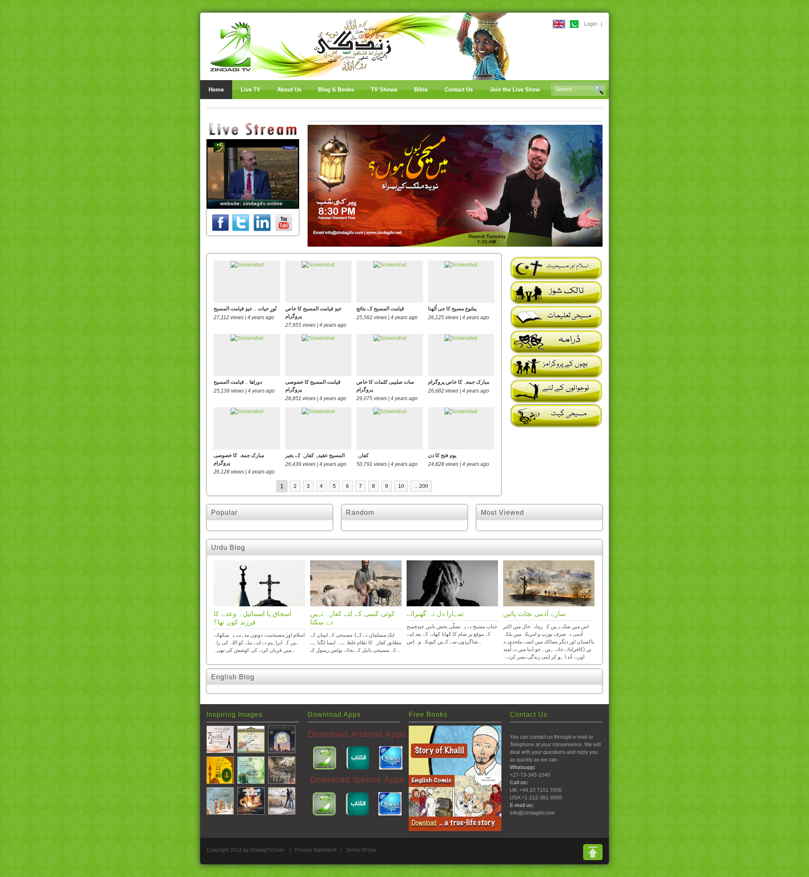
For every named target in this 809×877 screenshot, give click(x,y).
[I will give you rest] (220, 769)
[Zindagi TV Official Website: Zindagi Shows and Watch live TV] (360, 46)
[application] (252, 174)
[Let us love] (251, 800)
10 (401, 486)
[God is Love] (281, 739)
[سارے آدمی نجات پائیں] (549, 583)
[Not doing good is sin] (281, 800)
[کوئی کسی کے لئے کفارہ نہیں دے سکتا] (356, 583)
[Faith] (220, 739)
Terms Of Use (361, 850)
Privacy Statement (315, 850)
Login (590, 24)
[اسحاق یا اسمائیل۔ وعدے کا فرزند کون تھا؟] (259, 583)
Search (598, 89)
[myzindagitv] (283, 222)
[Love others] (281, 769)
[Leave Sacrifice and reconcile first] (251, 769)
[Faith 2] (220, 800)
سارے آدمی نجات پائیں (534, 613)
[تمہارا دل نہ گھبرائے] (452, 583)
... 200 (421, 486)
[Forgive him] (251, 739)
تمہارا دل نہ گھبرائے (435, 613)
